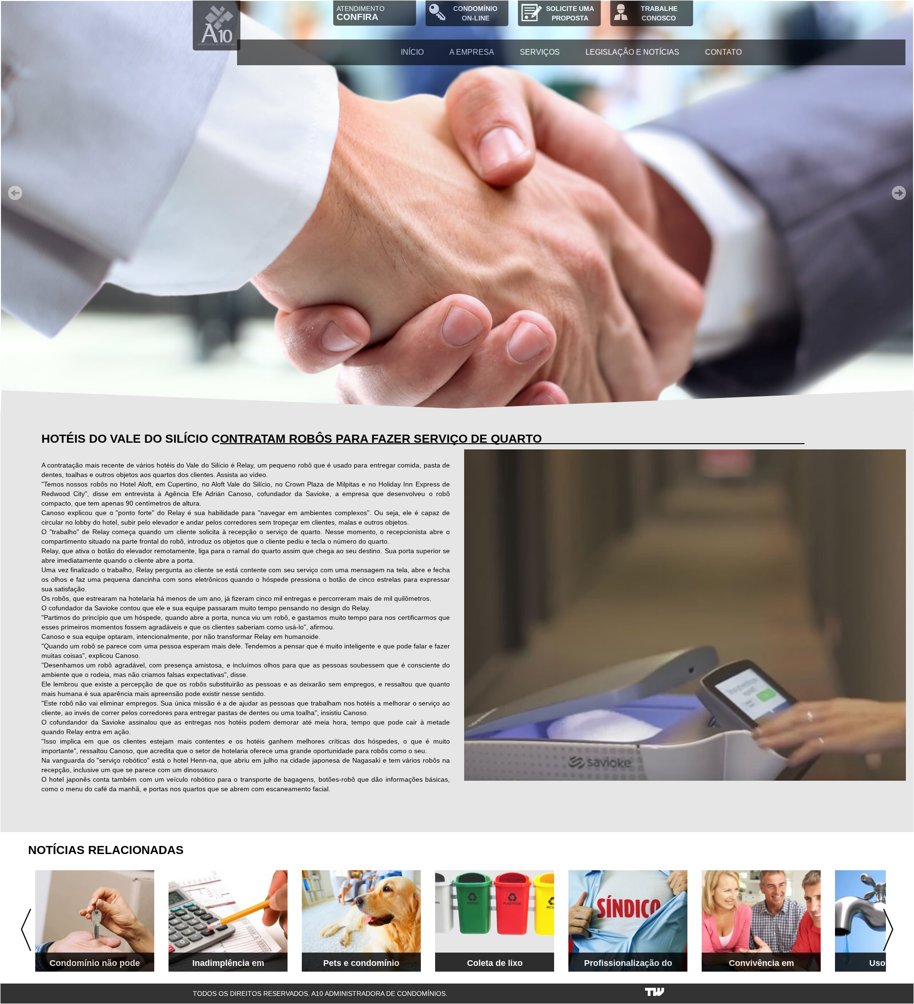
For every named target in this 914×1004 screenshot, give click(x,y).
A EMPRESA (471, 52)
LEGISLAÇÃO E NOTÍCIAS (632, 52)
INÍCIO (412, 52)
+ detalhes (129, 958)
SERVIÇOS (540, 52)
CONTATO (723, 52)
